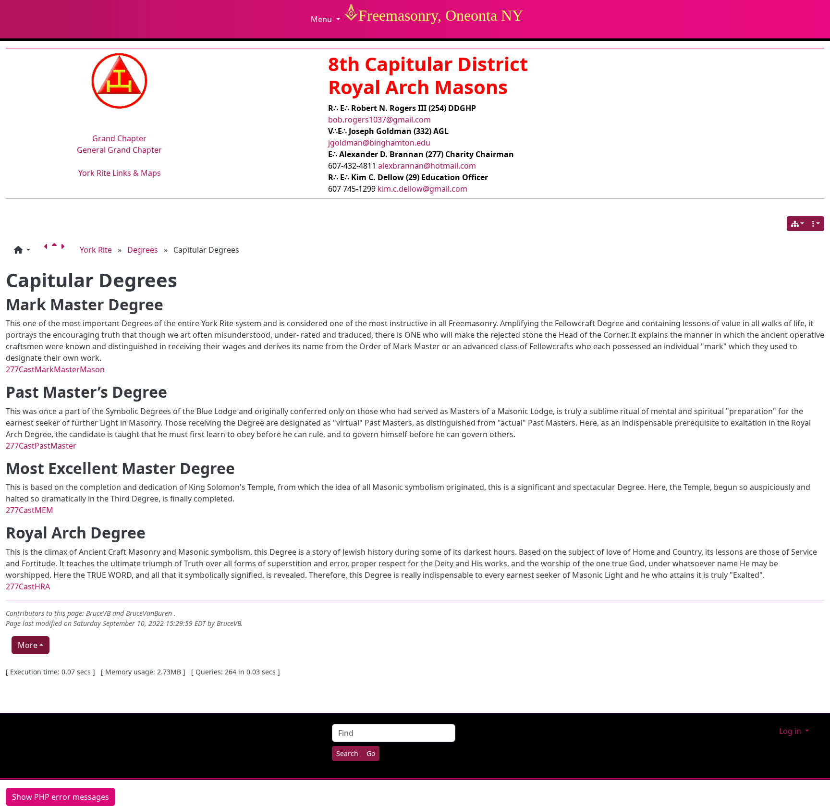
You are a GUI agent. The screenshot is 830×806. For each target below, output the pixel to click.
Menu (322, 19)
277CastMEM (29, 510)
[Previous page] (48, 250)
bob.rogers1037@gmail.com (379, 119)
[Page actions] (816, 223)
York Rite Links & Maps (119, 173)
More (27, 645)
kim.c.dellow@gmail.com (422, 188)
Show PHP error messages (60, 797)
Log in (791, 731)
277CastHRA (28, 586)
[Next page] (64, 250)
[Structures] (798, 223)
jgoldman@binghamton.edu (379, 142)
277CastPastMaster (41, 445)
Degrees (142, 249)
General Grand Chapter (119, 150)
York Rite (96, 249)
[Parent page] (56, 250)
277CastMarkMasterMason (55, 369)
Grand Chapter (119, 138)
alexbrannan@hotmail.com (427, 165)
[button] (22, 250)
